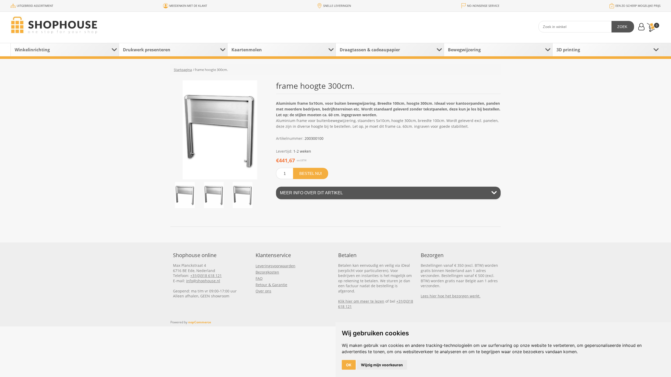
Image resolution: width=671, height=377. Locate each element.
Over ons (263, 291)
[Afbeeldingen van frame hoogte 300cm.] (185, 195)
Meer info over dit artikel (311, 193)
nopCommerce (199, 322)
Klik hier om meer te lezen (361, 301)
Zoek (622, 27)
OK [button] (348, 365)
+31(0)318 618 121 (206, 275)
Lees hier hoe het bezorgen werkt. (450, 295)
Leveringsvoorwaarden (275, 265)
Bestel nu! (310, 173)
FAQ (259, 278)
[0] (651, 27)
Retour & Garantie (271, 284)
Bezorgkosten (267, 272)
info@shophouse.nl (203, 280)
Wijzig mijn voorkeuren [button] (382, 365)
